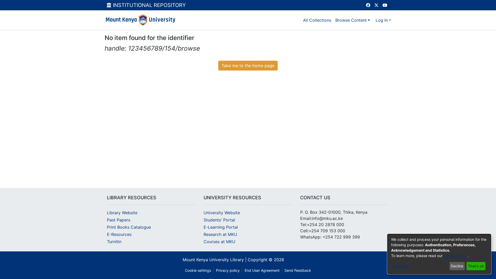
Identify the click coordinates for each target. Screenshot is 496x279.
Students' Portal (219, 219)
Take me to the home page (248, 65)
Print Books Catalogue (129, 227)
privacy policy (455, 255)
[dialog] (439, 254)
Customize (400, 266)
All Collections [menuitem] (317, 20)
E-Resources (119, 234)
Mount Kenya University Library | (215, 259)
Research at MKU (220, 234)
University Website (222, 212)
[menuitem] (352, 20)
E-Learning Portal (221, 227)
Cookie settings (198, 270)
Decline (457, 266)
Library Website (122, 212)
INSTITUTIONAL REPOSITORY (148, 5)
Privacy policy (228, 270)
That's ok (476, 266)
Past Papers (118, 219)
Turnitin (114, 241)
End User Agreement (262, 270)
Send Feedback (297, 270)
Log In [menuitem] (382, 20)
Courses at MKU (219, 241)
